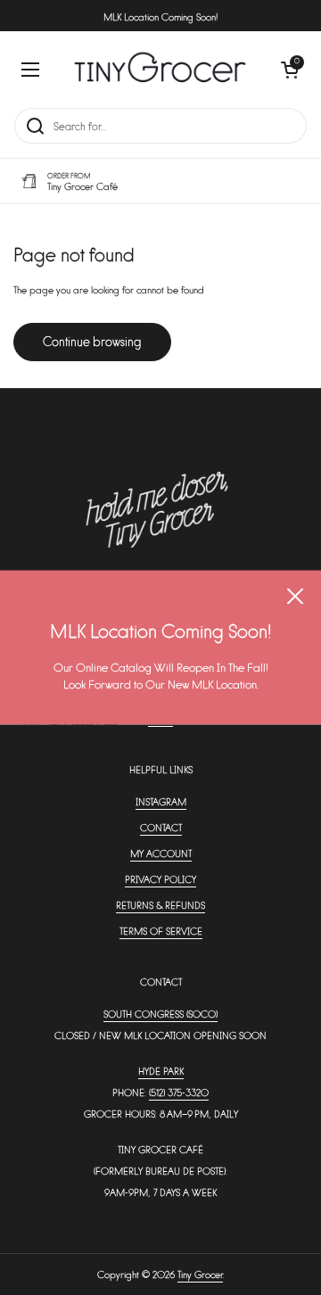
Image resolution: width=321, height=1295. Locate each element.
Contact (161, 827)
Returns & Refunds (160, 904)
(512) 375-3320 (179, 1092)
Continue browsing (92, 341)
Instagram (161, 801)
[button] (290, 69)
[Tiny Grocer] (160, 69)
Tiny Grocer (200, 1274)
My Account (161, 853)
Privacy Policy (160, 879)
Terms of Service (160, 930)
